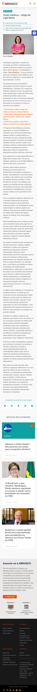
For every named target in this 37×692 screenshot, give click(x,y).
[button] (34, 33)
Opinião (7, 25)
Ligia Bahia (25, 28)
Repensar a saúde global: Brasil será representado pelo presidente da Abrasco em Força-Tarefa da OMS (18, 535)
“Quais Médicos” (14, 72)
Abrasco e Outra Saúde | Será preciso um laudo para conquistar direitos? (18, 446)
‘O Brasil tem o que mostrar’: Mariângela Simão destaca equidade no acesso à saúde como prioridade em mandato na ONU (18, 489)
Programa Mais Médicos (17, 30)
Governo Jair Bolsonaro (15, 28)
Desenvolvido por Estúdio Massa (18, 687)
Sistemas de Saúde (15, 25)
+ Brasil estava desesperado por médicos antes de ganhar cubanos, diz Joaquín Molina (18, 116)
